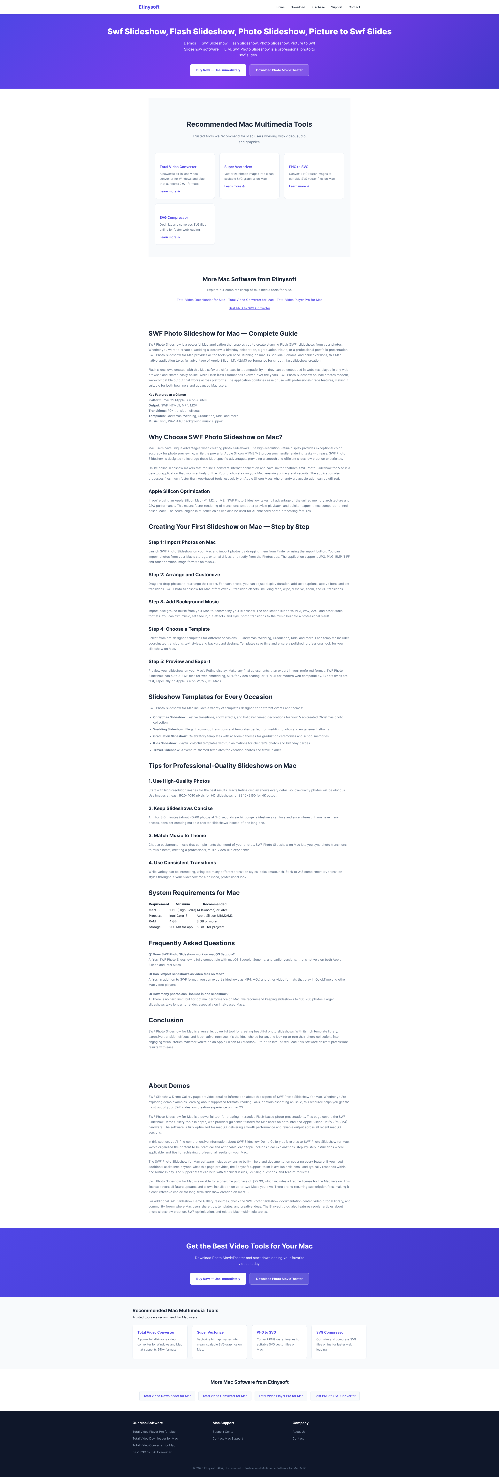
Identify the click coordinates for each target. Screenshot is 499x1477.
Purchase (318, 7)
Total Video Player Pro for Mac (299, 300)
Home (280, 7)
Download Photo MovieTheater (279, 70)
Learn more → (170, 191)
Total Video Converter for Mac (251, 300)
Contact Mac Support (228, 1438)
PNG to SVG (298, 167)
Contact (354, 7)
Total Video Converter (178, 167)
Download (298, 7)
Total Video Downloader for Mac (201, 300)
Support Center (224, 1431)
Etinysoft (149, 7)
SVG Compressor (174, 217)
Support (336, 7)
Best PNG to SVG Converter (249, 308)
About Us (299, 1431)
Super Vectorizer (238, 167)
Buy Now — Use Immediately (218, 70)
